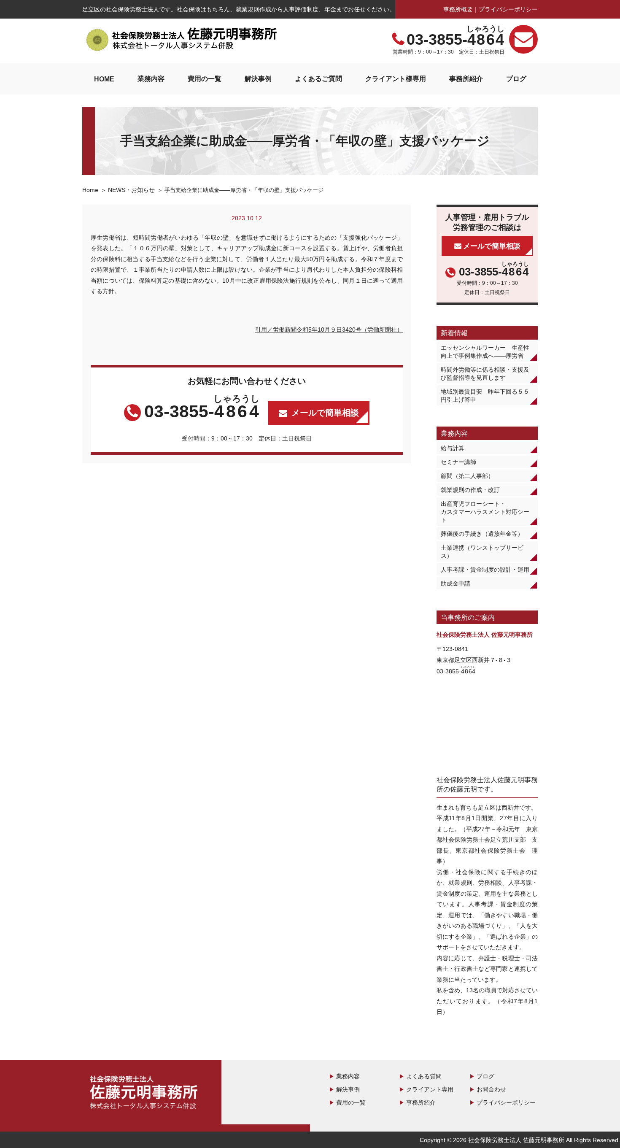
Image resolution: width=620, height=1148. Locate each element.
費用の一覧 (204, 78)
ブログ (516, 78)
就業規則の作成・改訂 (470, 489)
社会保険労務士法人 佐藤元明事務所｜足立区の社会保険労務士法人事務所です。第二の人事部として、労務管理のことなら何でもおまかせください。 (181, 39)
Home (90, 189)
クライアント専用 (429, 1089)
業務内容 (150, 78)
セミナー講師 (458, 462)
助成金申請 (455, 583)
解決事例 (258, 78)
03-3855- (456, 39)
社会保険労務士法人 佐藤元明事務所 (145, 1093)
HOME (104, 79)
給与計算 (452, 448)
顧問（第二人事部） (467, 476)
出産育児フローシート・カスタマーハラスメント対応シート (485, 511)
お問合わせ (491, 1089)
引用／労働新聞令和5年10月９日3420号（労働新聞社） (329, 329)
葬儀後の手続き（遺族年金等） (482, 533)
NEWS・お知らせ (131, 189)
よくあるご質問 (318, 78)
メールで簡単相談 (325, 412)
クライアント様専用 (395, 78)
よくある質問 (424, 1076)
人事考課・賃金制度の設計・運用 (485, 569)
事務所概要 (458, 9)
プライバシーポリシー (508, 9)
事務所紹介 (466, 78)
